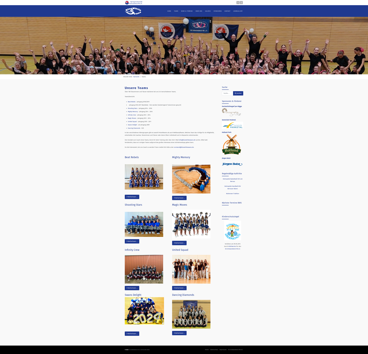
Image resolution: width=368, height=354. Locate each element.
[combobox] (227, 93)
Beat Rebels (131, 102)
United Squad (132, 121)
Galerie (208, 11)
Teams (176, 11)
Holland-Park (226, 132)
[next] (239, 164)
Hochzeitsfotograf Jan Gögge (232, 106)
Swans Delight (132, 125)
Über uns (199, 11)
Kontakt (227, 11)
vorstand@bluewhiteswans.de (184, 147)
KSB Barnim (232, 246)
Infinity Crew (132, 115)
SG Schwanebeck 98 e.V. (232, 249)
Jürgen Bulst (226, 158)
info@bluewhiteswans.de (187, 140)
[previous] (225, 164)
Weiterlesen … (132, 197)
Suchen (239, 93)
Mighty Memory (133, 111)
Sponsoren (218, 11)
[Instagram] (241, 2)
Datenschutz (214, 349)
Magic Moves (132, 118)
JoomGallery (238, 11)
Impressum (222, 349)
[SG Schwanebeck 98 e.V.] (133, 2)
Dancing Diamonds (134, 128)
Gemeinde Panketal (229, 120)
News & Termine (187, 11)
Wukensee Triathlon (232, 193)
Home (169, 11)
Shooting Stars (132, 108)
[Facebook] (238, 2)
